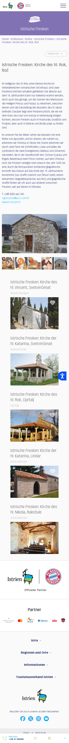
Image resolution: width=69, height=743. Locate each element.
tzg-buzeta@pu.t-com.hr (15, 198)
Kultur (28, 39)
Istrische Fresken (44, 39)
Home (5, 39)
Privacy (26, 733)
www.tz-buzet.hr (11, 202)
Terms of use (40, 733)
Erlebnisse (17, 39)
